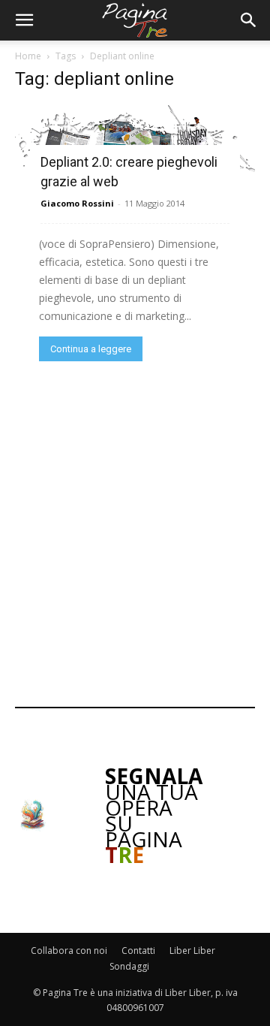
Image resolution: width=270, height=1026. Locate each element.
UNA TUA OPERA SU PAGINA (153, 815)
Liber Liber (192, 950)
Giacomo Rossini (77, 203)
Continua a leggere (90, 349)
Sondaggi (129, 966)
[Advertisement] (135, 532)
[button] (24, 20)
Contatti (138, 950)
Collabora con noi (69, 950)
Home (28, 56)
